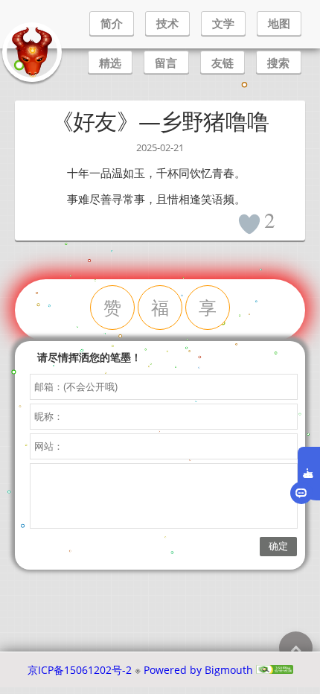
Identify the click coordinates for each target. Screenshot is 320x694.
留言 (166, 62)
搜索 (278, 62)
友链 (222, 62)
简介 (111, 23)
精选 (110, 62)
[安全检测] (274, 670)
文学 (223, 23)
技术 (167, 23)
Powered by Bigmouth (198, 670)
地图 (279, 23)
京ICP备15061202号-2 (80, 670)
